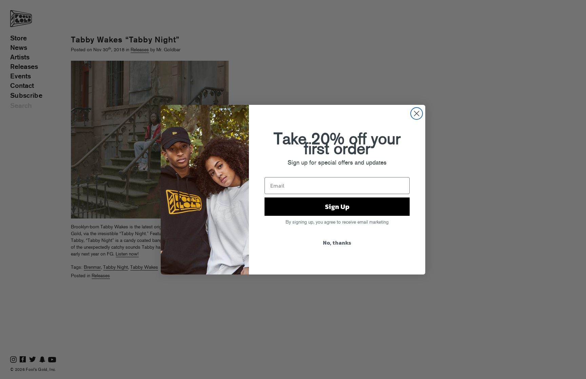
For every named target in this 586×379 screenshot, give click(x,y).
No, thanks (337, 243)
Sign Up (337, 207)
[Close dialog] (417, 113)
